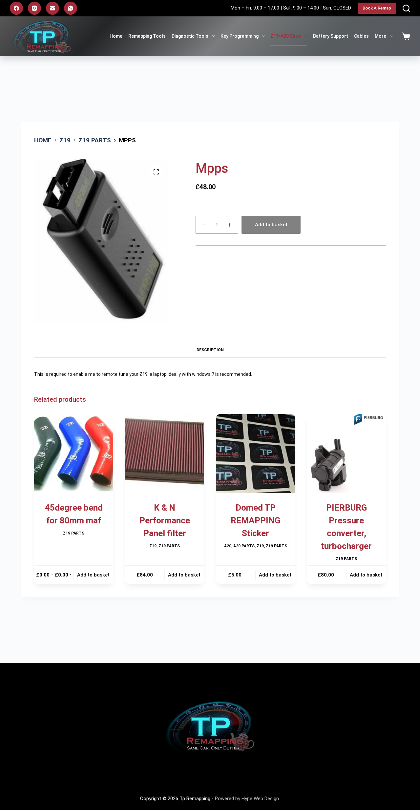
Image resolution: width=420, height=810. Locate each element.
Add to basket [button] (93, 575)
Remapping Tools (147, 36)
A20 (227, 546)
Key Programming (239, 36)
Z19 (153, 546)
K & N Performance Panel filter (164, 520)
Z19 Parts (73, 533)
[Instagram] (34, 8)
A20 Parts (244, 546)
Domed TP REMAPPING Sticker (255, 520)
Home (116, 36)
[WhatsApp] (70, 8)
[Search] (406, 8)
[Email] (52, 8)
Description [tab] (210, 350)
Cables (361, 36)
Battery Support (330, 36)
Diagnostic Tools (190, 36)
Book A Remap (377, 8)
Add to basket (271, 225)
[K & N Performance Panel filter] (164, 453)
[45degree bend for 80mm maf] (73, 453)
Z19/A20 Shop (285, 36)
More (380, 36)
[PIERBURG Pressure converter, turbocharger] (346, 453)
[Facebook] (16, 8)
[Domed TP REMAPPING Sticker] (255, 453)
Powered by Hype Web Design (247, 798)
